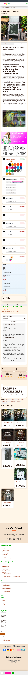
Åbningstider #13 (7, 502)
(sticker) (18, 401)
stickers (3, 401)
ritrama (7, 401)
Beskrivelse (7, 43)
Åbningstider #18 (7, 442)
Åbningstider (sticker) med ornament (22, 373)
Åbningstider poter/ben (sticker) (20, 482)
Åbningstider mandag (9, 198)
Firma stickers (4, 403)
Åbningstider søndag (9, 248)
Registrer (13, 394)
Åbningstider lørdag (9, 240)
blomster (13, 399)
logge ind (7, 394)
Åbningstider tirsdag (9, 206)
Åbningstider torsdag (9, 223)
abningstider (8, 399)
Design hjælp (20, 461)
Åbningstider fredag (9, 231)
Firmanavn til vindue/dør (7, 422)
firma (22, 399)
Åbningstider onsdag (9, 215)
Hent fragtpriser (14, 321)
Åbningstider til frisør (20, 422)
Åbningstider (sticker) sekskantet (7, 462)
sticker (18, 399)
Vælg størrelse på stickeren (11, 179)
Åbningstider (13, 401)
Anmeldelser (20, 43)
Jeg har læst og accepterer (4, 638)
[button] (1, 376)
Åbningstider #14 (20, 442)
